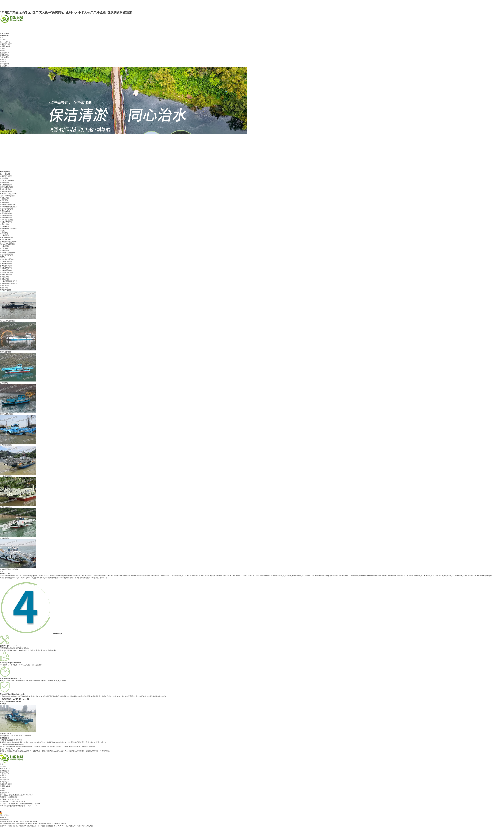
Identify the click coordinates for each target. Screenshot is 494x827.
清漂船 (2, 48)
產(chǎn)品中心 (5, 42)
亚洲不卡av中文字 (39, 826)
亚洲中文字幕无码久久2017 (55, 826)
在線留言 (3, 59)
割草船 (2, 51)
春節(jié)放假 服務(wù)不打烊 (10, 749)
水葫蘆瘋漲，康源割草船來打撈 (11, 740)
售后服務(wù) (4, 66)
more (1, 571)
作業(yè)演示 (4, 57)
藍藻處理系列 (4, 53)
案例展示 (3, 61)
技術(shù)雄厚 (5, 646)
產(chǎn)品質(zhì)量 (6, 694)
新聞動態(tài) (4, 55)
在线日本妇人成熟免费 (85, 826)
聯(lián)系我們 (4, 64)
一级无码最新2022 (71, 826)
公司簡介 (3, 40)
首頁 (1, 37)
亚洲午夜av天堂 (5, 826)
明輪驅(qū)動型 (5, 46)
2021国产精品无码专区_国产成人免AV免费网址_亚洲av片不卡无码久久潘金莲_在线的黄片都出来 (66, 12)
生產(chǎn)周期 (5, 678)
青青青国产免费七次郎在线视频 (22, 826)
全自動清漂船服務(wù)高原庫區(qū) (12, 744)
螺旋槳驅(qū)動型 (6, 44)
